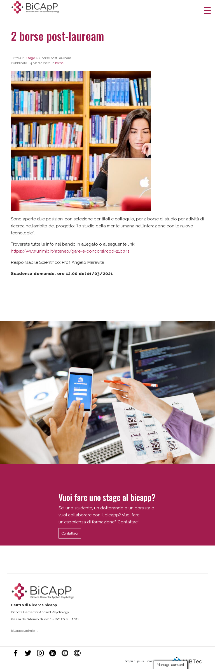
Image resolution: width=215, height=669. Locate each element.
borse (59, 63)
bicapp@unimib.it (24, 631)
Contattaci (70, 533)
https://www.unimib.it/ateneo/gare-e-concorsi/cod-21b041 (70, 251)
